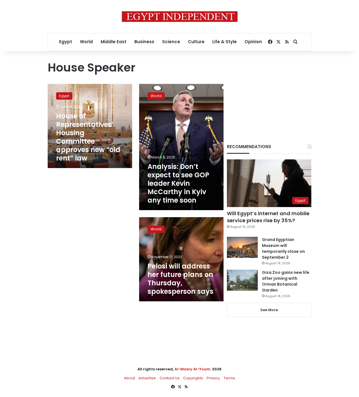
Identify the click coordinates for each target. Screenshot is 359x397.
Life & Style (224, 42)
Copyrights (193, 378)
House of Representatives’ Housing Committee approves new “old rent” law (88, 137)
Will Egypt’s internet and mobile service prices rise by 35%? (268, 217)
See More (269, 310)
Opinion (253, 42)
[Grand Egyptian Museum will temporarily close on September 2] (242, 247)
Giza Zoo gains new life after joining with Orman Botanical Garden (285, 281)
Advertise (147, 378)
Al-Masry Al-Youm (192, 369)
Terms (229, 378)
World (86, 42)
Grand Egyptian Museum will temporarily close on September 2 (283, 248)
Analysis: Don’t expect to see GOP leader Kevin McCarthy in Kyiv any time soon (178, 183)
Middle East (113, 42)
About (129, 378)
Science (171, 42)
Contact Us (170, 378)
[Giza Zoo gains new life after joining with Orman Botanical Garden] (242, 280)
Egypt (65, 42)
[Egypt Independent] (180, 16)
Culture (196, 42)
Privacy (213, 378)
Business (144, 42)
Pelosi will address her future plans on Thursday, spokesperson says (180, 278)
